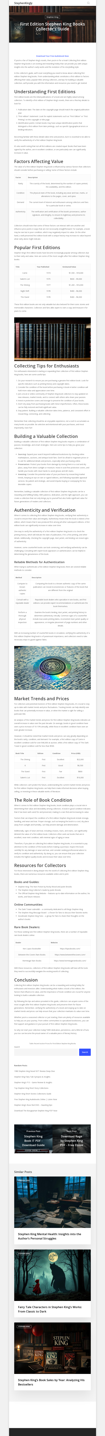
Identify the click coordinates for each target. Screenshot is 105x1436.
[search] (88, 3)
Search (17, 1047)
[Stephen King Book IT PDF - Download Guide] (33, 1138)
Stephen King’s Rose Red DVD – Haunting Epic (33, 1105)
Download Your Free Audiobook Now (52, 56)
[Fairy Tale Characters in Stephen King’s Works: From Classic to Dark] (52, 1283)
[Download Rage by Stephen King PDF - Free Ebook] (71, 1138)
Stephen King (52, 17)
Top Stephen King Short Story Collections (31, 1088)
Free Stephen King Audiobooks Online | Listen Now (35, 1099)
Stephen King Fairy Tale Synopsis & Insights (32, 1077)
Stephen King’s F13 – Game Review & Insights (33, 1082)
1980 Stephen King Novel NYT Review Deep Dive (34, 1071)
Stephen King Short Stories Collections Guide (32, 1093)
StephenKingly (23, 3)
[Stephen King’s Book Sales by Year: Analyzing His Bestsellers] (52, 1356)
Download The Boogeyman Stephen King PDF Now (35, 1110)
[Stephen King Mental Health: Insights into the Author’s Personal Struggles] (52, 1210)
